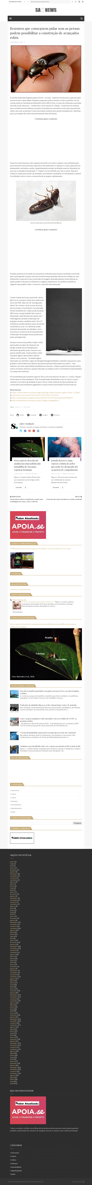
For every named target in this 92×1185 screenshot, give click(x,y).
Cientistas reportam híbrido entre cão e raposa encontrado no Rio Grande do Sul (50, 746)
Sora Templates (22, 1182)
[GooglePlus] (75, 1)
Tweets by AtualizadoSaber (20, 589)
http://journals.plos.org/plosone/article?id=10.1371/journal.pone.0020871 (42, 398)
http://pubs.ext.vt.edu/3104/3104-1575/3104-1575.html (35, 395)
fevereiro (13, 870)
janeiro (12, 872)
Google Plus (29, 431)
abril (11, 866)
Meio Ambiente (16, 805)
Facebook (25, 431)
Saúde (13, 812)
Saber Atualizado (19, 600)
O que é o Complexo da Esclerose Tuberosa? (38, 602)
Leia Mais (19, 487)
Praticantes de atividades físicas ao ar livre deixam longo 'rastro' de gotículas (48, 705)
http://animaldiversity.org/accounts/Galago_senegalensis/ (35, 400)
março (12, 868)
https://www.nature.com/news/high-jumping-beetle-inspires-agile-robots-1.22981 (46, 392)
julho (12, 884)
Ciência (17, 407)
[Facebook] (72, 1)
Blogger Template (36, 1182)
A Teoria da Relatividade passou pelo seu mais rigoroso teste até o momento (48, 733)
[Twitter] (82, 1)
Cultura (13, 798)
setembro (13, 880)
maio (12, 864)
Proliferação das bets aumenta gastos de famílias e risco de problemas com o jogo (40, 549)
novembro (14, 876)
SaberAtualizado (16, 808)
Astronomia (15, 790)
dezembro (13, 874)
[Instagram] (79, 1)
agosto (12, 882)
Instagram (34, 431)
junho (12, 862)
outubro (13, 878)
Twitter (21, 431)
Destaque (26, 407)
